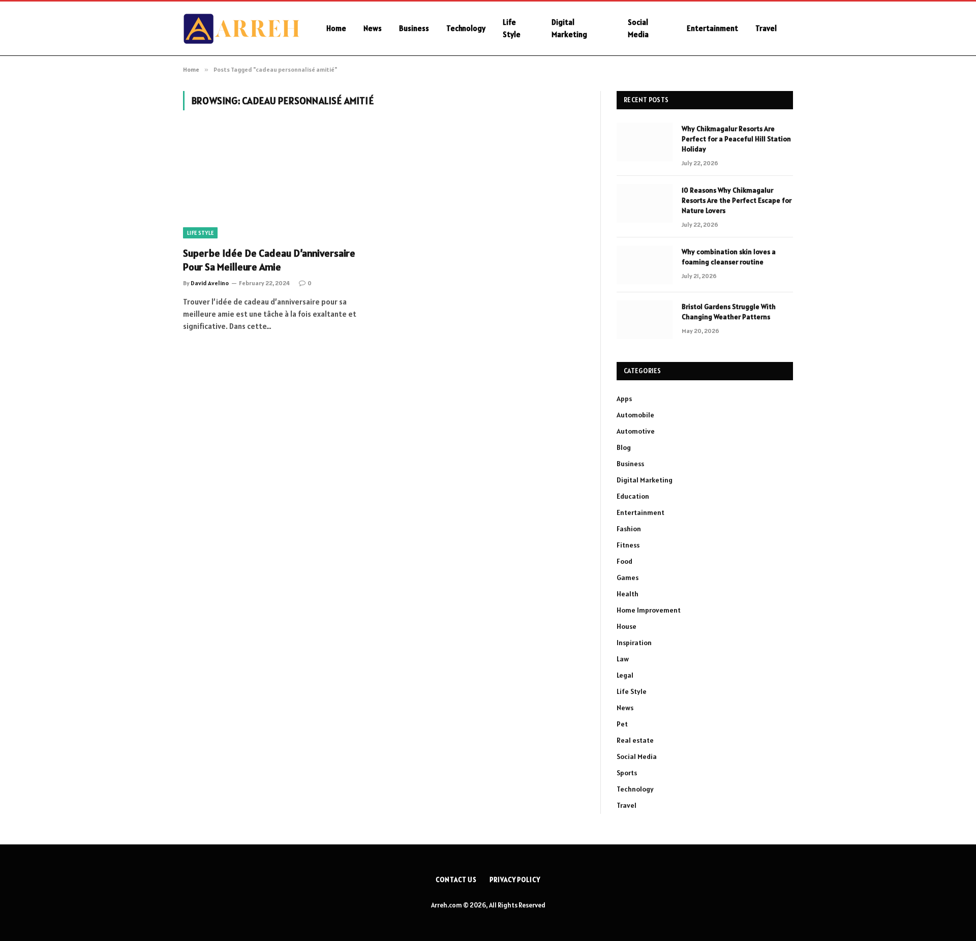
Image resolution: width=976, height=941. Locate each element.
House (626, 626)
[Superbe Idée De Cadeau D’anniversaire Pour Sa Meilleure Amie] (278, 184)
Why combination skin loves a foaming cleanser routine (729, 256)
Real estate (635, 740)
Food (624, 561)
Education (633, 496)
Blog (624, 447)
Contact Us (456, 879)
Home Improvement (649, 610)
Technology (465, 28)
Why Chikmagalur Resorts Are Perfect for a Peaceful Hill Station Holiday (736, 139)
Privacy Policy (515, 879)
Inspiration (634, 642)
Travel (766, 28)
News (372, 28)
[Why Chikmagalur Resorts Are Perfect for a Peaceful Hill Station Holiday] (645, 142)
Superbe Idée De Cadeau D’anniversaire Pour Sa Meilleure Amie (269, 260)
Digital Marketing (569, 28)
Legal (625, 675)
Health (627, 593)
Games (627, 577)
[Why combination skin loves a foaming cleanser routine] (645, 265)
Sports (627, 772)
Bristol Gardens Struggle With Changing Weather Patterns (729, 311)
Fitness (628, 545)
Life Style (512, 28)
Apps (624, 398)
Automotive (636, 431)
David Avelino (210, 283)
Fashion (629, 528)
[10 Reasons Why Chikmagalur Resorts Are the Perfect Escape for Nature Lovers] (645, 203)
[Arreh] (241, 28)
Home (336, 28)
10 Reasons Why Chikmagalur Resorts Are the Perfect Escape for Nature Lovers (736, 200)
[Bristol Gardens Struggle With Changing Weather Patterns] (645, 319)
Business (414, 28)
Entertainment (712, 28)
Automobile (635, 414)
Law (623, 658)
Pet (622, 723)
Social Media (638, 28)
